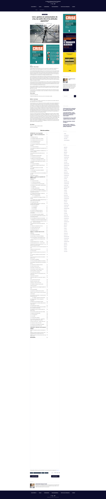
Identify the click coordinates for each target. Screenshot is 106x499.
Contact (73, 6)
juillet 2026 (65, 147)
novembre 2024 (66, 157)
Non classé (65, 138)
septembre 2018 (66, 208)
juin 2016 (65, 246)
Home (36, 9)
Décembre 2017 (66, 216)
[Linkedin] (52, 4)
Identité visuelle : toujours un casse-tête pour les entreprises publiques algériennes (69, 125)
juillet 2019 (65, 200)
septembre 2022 (66, 168)
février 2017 (66, 233)
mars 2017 (65, 231)
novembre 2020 (66, 183)
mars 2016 (65, 251)
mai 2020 (65, 190)
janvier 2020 (66, 195)
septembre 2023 (66, 165)
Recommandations (55, 6)
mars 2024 (65, 162)
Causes (40, 6)
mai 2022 (65, 170)
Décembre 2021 (66, 173)
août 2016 (65, 243)
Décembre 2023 (66, 163)
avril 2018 (65, 213)
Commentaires (46, 6)
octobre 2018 (66, 206)
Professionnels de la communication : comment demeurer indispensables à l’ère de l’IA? (69, 109)
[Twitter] (54, 4)
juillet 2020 (65, 188)
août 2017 (65, 223)
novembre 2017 (66, 218)
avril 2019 (65, 201)
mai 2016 (65, 248)
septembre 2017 (66, 221)
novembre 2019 (66, 198)
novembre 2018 (66, 205)
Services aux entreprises (65, 6)
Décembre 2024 (66, 155)
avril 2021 (65, 178)
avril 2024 (65, 160)
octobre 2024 (66, 158)
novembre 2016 (66, 238)
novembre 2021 (66, 175)
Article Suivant (54, 476)
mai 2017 (65, 228)
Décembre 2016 (66, 236)
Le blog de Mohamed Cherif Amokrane (53, 1)
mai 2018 (65, 211)
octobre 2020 (66, 185)
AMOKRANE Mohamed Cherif (39, 23)
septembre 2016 (66, 241)
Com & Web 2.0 (33, 6)
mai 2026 (65, 150)
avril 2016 (65, 249)
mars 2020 (65, 193)
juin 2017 (65, 226)
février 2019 (66, 203)
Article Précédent (35, 476)
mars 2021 (65, 180)
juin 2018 (65, 210)
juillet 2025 (65, 152)
